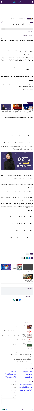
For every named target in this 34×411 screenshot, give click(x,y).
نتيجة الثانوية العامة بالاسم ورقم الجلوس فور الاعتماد (18, 344)
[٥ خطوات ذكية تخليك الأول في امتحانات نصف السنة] (6, 267)
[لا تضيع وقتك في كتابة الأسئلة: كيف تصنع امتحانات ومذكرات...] (28, 267)
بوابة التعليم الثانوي (29, 376)
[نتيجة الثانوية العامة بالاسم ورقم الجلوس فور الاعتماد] (29, 345)
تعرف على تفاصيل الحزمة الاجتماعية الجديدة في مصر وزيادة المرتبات (17, 272)
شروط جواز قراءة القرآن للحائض (27, 35)
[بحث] (1, 2)
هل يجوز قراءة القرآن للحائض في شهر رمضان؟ (6, 112)
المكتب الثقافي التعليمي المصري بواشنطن (26, 372)
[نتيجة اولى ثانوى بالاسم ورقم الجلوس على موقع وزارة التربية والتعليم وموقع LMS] (29, 331)
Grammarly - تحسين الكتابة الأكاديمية (27, 386)
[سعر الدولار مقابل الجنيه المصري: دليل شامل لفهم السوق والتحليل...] (28, 276)
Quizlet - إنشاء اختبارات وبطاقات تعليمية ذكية (25, 390)
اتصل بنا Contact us (13, 387)
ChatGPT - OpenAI (13, 371)
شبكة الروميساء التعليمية (21, 409)
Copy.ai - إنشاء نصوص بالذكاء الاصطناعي (10, 376)
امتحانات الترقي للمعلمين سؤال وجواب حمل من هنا (19, 339)
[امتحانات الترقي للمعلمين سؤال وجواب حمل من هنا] (29, 340)
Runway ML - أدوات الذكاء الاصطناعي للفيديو (10, 373)
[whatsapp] (14, 300)
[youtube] (1, 409)
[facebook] (20, 300)
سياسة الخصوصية (13, 390)
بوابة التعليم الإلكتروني (29, 374)
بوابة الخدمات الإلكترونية (28, 377)
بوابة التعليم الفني (29, 373)
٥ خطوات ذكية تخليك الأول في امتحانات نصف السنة (7, 272)
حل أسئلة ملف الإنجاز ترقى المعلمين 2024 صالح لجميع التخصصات (16, 326)
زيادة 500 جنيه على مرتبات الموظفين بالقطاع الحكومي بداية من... (22, 352)
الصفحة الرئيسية (13, 384)
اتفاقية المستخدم (13, 388)
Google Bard (14, 372)
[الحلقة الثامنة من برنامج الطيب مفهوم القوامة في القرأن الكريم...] (17, 107)
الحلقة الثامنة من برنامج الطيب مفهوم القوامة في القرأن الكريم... (17, 112)
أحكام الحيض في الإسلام (28, 31)
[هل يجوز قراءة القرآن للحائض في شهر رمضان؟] (6, 107)
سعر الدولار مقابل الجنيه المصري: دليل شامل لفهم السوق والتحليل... (28, 281)
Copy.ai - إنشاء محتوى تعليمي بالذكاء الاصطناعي (25, 387)
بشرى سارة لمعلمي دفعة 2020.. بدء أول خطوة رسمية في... (18, 18)
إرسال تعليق (30, 288)
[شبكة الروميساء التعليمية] (17, 2)
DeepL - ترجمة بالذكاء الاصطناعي (11, 374)
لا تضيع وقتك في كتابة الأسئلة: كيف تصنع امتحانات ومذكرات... (28, 272)
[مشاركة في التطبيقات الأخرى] (22, 258)
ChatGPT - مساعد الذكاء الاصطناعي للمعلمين (26, 384)
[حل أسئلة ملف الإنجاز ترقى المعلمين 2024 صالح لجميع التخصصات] (29, 327)
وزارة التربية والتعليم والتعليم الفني (27, 371)
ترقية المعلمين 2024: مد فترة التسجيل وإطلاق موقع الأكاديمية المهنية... (21, 354)
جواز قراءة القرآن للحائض (28, 34)
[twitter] (17, 300)
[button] (29, 258)
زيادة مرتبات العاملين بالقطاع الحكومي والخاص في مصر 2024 (22, 359)
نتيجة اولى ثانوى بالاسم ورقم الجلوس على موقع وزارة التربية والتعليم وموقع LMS (15, 330)
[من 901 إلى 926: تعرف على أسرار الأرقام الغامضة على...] (28, 107)
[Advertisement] (17, 11)
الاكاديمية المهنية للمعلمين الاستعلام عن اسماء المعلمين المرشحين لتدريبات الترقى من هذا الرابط (14, 336)
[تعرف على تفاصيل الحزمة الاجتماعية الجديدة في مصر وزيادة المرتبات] (17, 267)
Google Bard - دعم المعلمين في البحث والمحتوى (25, 385)
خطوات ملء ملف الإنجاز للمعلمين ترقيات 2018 (24, 364)
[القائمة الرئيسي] (32, 2)
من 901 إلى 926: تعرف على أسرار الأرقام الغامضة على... (28, 112)
